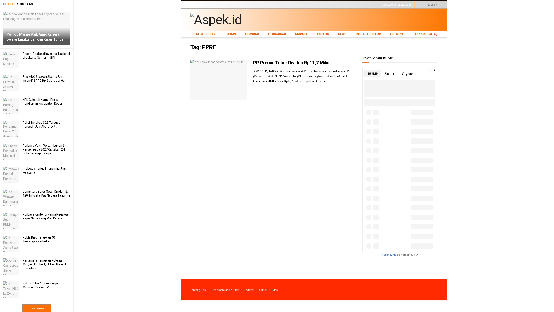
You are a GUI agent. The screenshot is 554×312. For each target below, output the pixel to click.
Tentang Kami (198, 290)
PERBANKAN (245, 4)
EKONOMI (230, 4)
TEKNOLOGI (334, 4)
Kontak (263, 290)
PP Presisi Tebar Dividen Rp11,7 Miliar (292, 62)
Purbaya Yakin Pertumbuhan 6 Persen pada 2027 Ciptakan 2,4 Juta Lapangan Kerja (44, 149)
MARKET (261, 4)
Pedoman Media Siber (225, 290)
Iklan (275, 290)
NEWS (283, 4)
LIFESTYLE (319, 4)
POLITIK (273, 4)
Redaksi (249, 290)
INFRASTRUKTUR (300, 4)
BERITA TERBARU (201, 4)
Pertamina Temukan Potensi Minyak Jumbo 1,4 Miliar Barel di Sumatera (44, 264)
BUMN (218, 4)
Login (433, 4)
